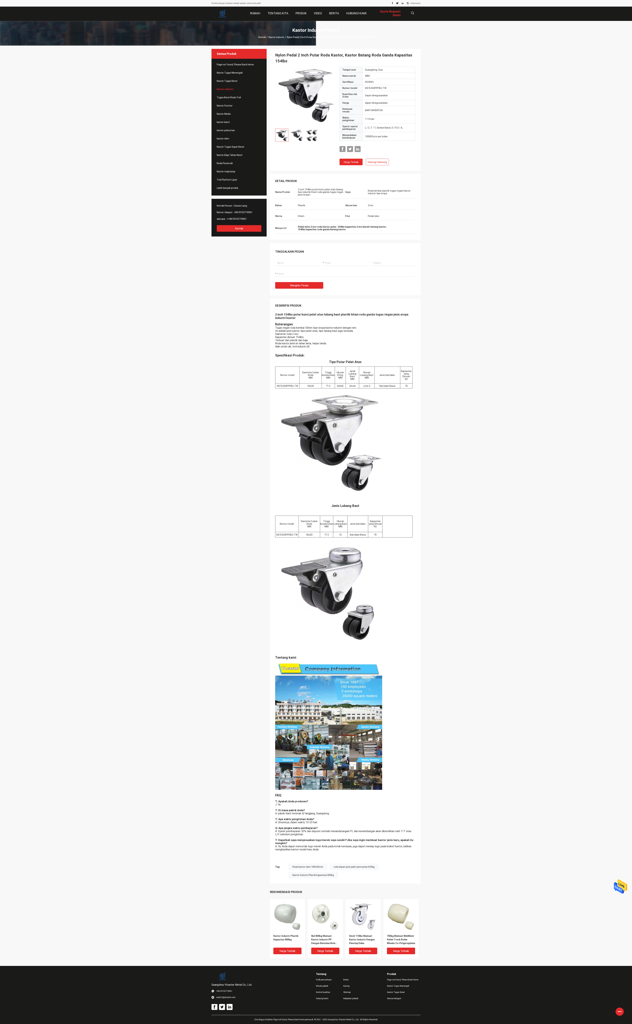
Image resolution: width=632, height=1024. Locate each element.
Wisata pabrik (322, 986)
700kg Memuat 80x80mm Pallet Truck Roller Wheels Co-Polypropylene (401, 940)
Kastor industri (276, 37)
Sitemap (347, 992)
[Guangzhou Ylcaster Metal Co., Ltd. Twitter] (397, 3)
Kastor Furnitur (225, 105)
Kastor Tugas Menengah (230, 72)
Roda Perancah (225, 163)
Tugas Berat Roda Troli (229, 97)
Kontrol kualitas (323, 992)
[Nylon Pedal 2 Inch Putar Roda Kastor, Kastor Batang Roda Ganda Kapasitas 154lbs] (304, 96)
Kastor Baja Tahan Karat (229, 155)
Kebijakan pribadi (350, 998)
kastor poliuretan (226, 130)
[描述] (412, 13)
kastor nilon (223, 138)
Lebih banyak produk (227, 188)
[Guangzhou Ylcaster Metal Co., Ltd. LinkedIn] (402, 3)
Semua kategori (394, 998)
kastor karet (223, 122)
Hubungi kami (322, 998)
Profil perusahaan (324, 980)
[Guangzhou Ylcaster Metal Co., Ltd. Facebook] (392, 3)
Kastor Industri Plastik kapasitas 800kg (313, 875)
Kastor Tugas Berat (227, 81)
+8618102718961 (243, 212)
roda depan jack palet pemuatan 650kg (354, 867)
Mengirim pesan (299, 285)
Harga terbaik (351, 162)
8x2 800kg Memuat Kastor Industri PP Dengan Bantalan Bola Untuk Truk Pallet (323, 940)
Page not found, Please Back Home (235, 64)
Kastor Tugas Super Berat (230, 146)
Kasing (346, 986)
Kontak (239, 228)
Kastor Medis (224, 114)
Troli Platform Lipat (227, 179)
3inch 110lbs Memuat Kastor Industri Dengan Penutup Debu (362, 940)
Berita (346, 980)
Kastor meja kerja (226, 171)
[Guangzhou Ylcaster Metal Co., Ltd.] (222, 14)
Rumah (262, 37)
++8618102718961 (237, 219)
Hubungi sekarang (377, 162)
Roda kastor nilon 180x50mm (307, 867)
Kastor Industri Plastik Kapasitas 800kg (285, 938)
